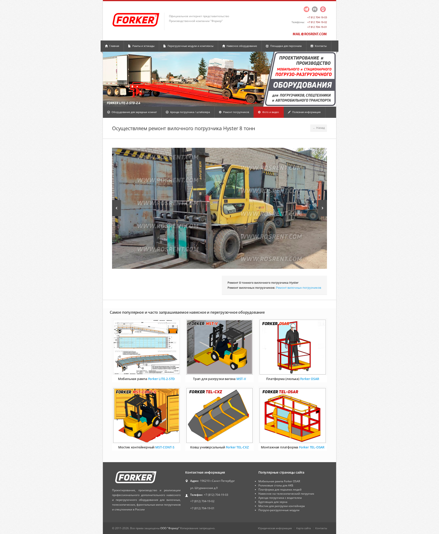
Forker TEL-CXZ (237, 447)
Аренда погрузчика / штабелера (189, 112)
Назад (319, 128)
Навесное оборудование (241, 46)
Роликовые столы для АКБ (275, 485)
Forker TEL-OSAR (311, 447)
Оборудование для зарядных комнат (134, 112)
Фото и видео (270, 112)
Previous (116, 208)
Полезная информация (306, 112)
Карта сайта (303, 528)
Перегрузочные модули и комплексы (190, 46)
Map (323, 9)
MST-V (241, 379)
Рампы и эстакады (143, 46)
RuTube (315, 9)
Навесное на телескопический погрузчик (286, 494)
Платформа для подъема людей (280, 489)
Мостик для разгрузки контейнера (281, 506)
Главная (114, 46)
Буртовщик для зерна (272, 502)
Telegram (306, 9)
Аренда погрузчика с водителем (280, 498)
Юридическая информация (275, 528)
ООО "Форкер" (169, 528)
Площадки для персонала (286, 46)
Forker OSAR (309, 379)
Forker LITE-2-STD (161, 379)
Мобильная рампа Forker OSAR (279, 481)
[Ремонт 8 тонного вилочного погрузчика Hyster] (219, 208)
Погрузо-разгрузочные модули (279, 510)
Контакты (320, 46)
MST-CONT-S (164, 447)
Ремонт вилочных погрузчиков (298, 288)
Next (322, 208)
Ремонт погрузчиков (235, 112)
